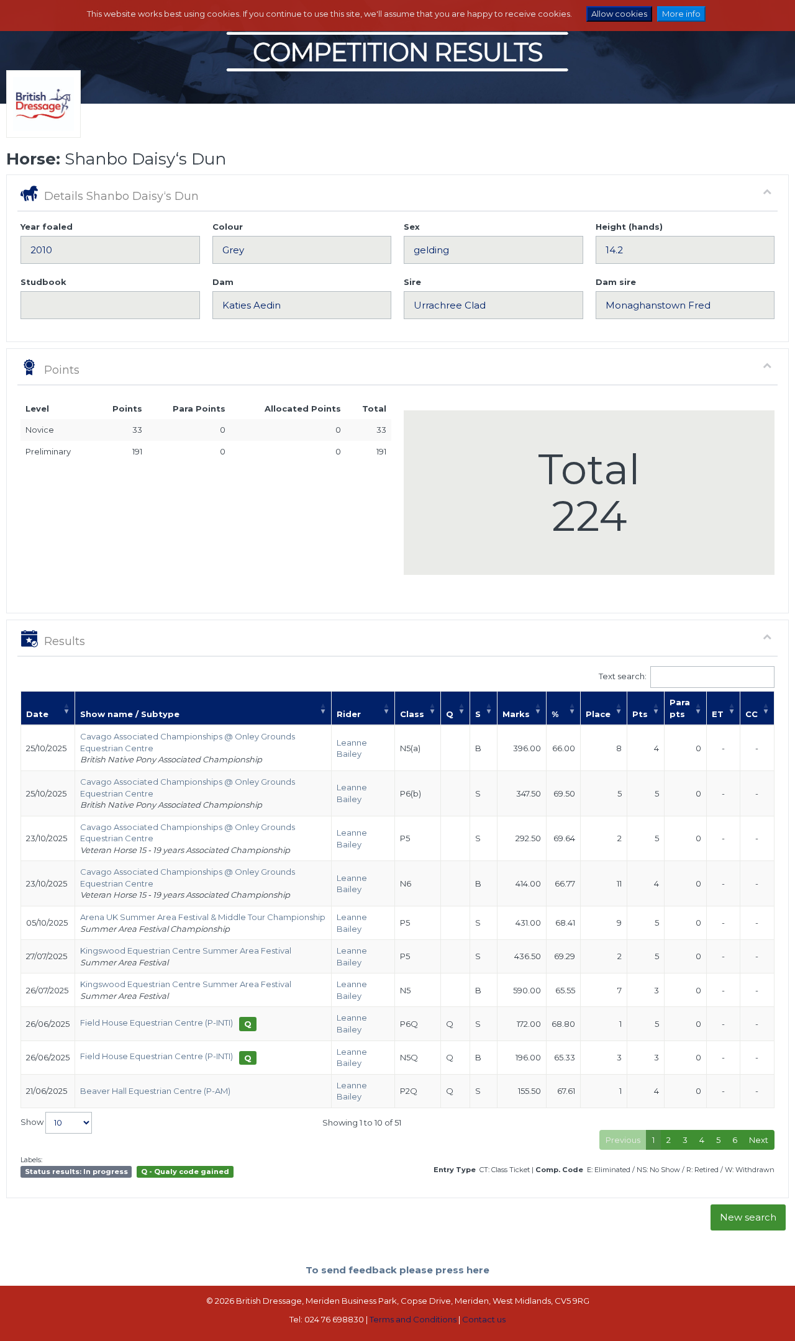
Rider (349, 714)
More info (681, 14)
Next (758, 1140)
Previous (623, 1140)
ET (718, 714)
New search (748, 1217)
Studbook (43, 282)
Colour (227, 227)
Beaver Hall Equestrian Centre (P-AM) (155, 1091)
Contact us (484, 1319)
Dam (223, 282)
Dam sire (616, 282)
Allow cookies (619, 14)
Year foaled (46, 227)
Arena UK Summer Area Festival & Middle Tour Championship (202, 917)
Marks (516, 714)
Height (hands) (629, 227)
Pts (640, 714)
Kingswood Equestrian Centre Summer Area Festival (185, 950)
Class (412, 714)
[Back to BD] (40, 120)
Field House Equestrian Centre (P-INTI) (156, 1022)
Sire (412, 282)
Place (598, 714)
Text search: (623, 676)
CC (751, 714)
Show (32, 1122)
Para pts (680, 708)
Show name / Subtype (129, 714)
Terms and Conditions (413, 1319)
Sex (412, 227)
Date (37, 714)
